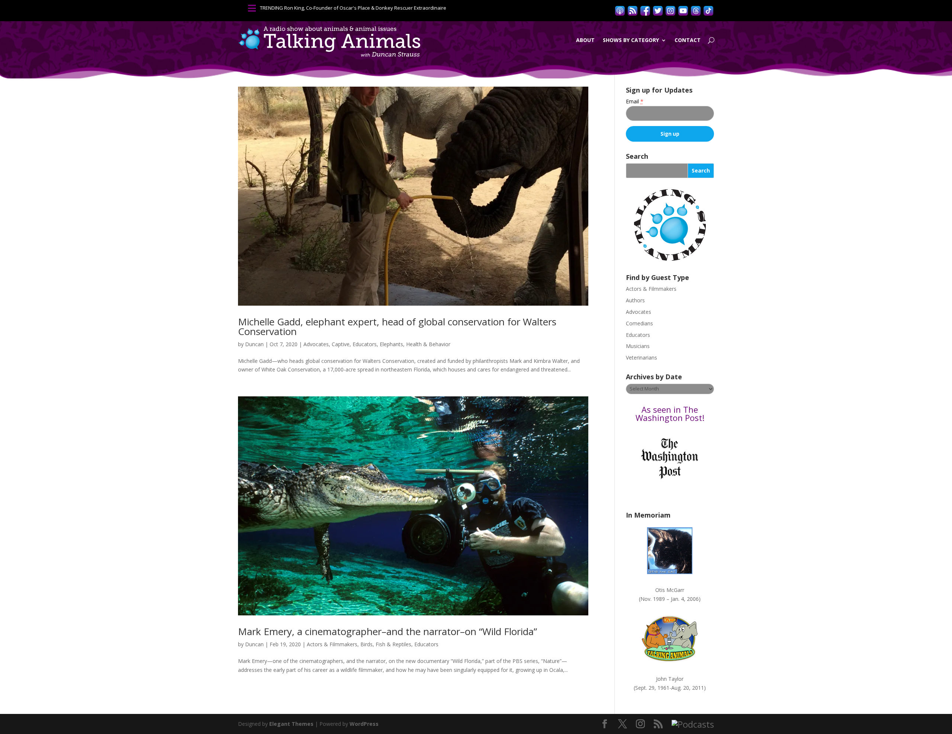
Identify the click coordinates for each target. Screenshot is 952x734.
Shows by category (631, 40)
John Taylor (670, 678)
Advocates (316, 344)
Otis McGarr (669, 589)
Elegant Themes (291, 723)
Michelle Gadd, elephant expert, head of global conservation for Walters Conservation (397, 326)
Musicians (638, 346)
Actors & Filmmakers (332, 644)
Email (634, 101)
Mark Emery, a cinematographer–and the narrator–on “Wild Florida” (387, 631)
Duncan (254, 344)
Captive (341, 344)
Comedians (639, 323)
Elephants (391, 344)
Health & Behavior (428, 344)
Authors (635, 300)
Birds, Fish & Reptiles (385, 644)
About (585, 40)
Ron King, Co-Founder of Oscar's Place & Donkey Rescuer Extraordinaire (365, 7)
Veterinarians (641, 357)
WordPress (364, 723)
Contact (688, 40)
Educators (365, 344)
